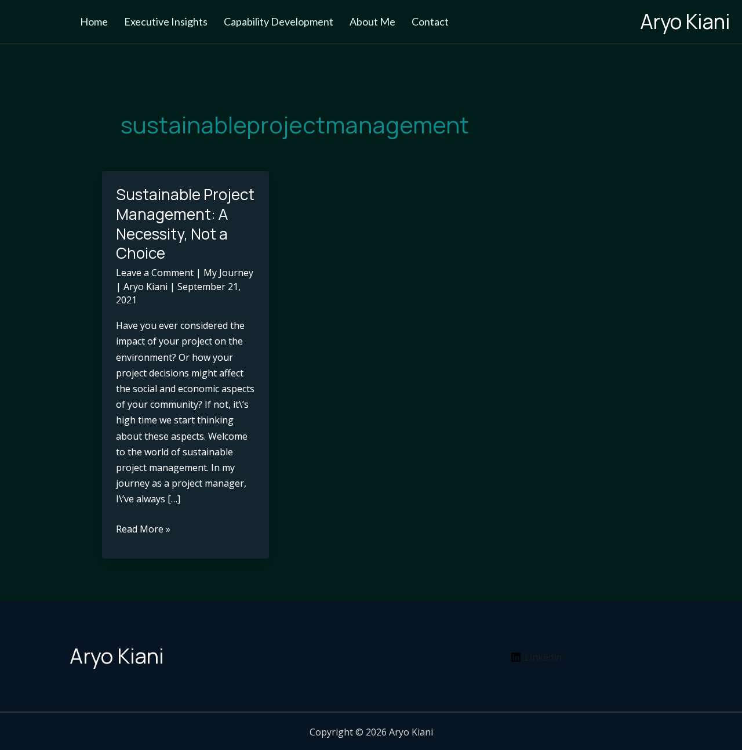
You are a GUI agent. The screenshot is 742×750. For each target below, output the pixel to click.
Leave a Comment (155, 272)
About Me (372, 21)
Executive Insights (166, 21)
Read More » (143, 529)
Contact (430, 21)
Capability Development (278, 21)
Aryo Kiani (685, 21)
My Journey (228, 272)
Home (94, 21)
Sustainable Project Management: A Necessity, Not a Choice (185, 223)
